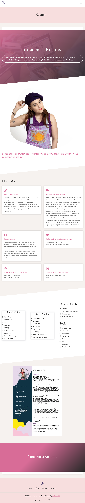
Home (30, 488)
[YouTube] (40, 500)
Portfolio (45, 488)
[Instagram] (49, 500)
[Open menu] (81, 3)
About (37, 488)
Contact (54, 488)
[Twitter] (44, 500)
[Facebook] (36, 500)
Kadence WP (56, 496)
